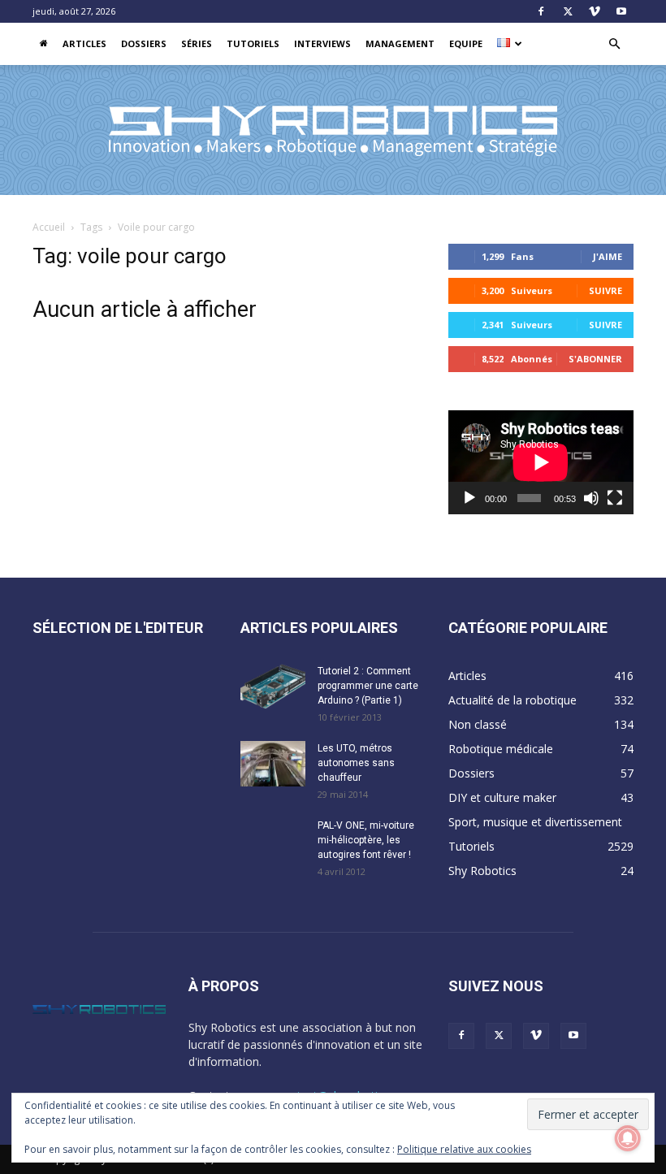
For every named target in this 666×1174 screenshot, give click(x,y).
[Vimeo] (594, 11)
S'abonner (595, 359)
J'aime (607, 256)
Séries (196, 43)
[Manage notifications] (628, 1138)
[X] (568, 11)
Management (400, 43)
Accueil (48, 227)
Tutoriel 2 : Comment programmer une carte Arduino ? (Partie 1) (368, 685)
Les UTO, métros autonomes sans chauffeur (356, 763)
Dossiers (143, 43)
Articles (84, 43)
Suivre (605, 290)
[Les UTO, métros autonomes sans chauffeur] (272, 763)
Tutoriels (253, 43)
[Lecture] (469, 498)
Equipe (465, 43)
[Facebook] (541, 11)
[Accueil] (43, 44)
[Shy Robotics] (333, 131)
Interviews (322, 43)
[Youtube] (621, 11)
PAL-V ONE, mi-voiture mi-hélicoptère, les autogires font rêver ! (366, 840)
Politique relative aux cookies (464, 1149)
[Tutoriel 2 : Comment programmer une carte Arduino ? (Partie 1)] (272, 686)
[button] (614, 44)
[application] (541, 462)
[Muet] (591, 498)
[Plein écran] (615, 498)
